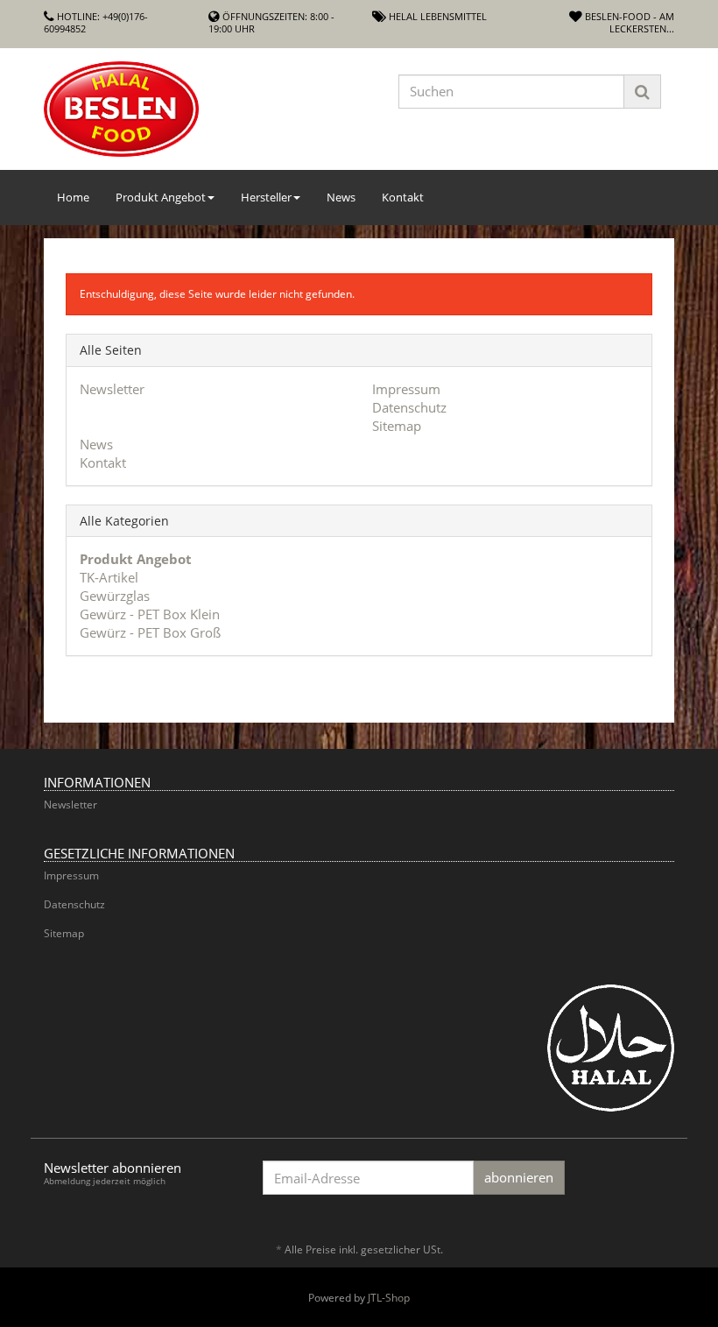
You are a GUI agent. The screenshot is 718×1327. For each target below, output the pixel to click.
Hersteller (266, 197)
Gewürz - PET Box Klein (150, 614)
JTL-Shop (389, 1297)
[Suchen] (642, 91)
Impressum (406, 389)
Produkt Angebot (161, 197)
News (341, 197)
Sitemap (396, 425)
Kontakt (403, 197)
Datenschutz (409, 407)
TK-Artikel (109, 577)
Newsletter (112, 389)
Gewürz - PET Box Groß (150, 632)
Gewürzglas (115, 595)
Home (73, 197)
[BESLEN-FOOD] (140, 109)
